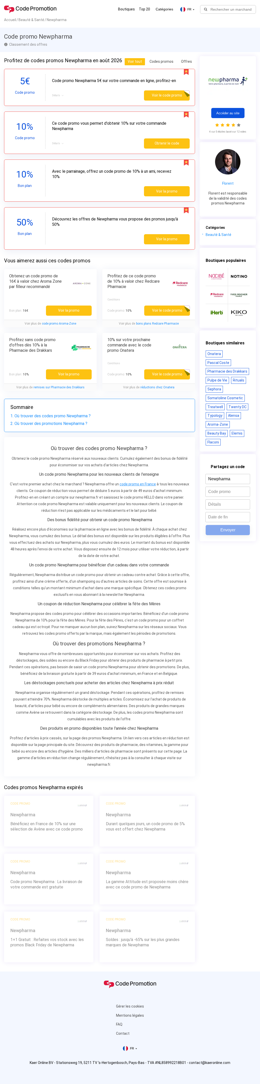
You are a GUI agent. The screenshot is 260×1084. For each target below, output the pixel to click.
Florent (228, 183)
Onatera (214, 354)
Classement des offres (28, 44)
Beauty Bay (216, 433)
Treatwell (215, 407)
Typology (214, 415)
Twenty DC (238, 407)
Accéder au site (227, 113)
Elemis (237, 433)
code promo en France (138, 484)
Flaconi (213, 442)
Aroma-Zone (217, 424)
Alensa (233, 415)
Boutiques (126, 9)
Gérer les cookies (130, 1006)
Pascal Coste (218, 363)
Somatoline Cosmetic (225, 398)
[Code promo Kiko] (239, 313)
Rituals (238, 380)
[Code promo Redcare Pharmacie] (217, 295)
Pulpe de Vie (217, 380)
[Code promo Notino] (239, 277)
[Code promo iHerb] (217, 313)
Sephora (214, 389)
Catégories (164, 9)
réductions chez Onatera (157, 387)
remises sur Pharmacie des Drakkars (59, 387)
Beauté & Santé (218, 235)
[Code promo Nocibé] (217, 277)
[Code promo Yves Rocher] (239, 295)
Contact (122, 1033)
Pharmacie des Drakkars (227, 371)
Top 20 (144, 9)
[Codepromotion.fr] (30, 9)
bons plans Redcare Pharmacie (157, 323)
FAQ (119, 1024)
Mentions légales (130, 1015)
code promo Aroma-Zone (59, 323)
